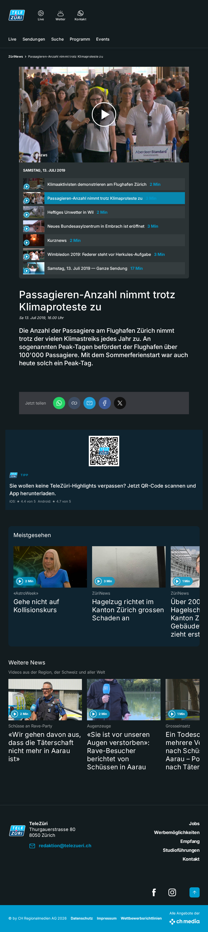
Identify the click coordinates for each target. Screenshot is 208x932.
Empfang (190, 841)
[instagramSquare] (172, 892)
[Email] (89, 403)
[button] (74, 403)
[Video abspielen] (104, 114)
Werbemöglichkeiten (177, 832)
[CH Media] (184, 921)
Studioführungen (181, 850)
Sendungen (34, 39)
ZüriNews (15, 56)
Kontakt (191, 859)
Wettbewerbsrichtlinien (141, 918)
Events (103, 39)
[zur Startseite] (17, 15)
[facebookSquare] (154, 892)
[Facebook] (105, 403)
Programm (80, 39)
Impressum (107, 918)
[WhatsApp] (59, 403)
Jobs (194, 823)
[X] (120, 403)
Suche (57, 39)
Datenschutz (82, 918)
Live (12, 39)
